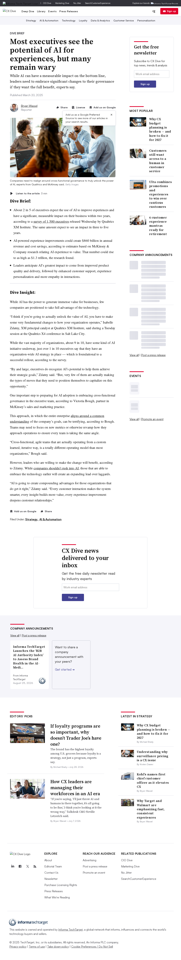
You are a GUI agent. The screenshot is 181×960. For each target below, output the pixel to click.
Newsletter (51, 879)
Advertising (89, 860)
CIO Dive (47, 3)
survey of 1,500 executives (51, 221)
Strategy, (32, 519)
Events (52, 11)
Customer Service (123, 20)
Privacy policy (18, 946)
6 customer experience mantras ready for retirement (158, 225)
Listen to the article (31, 193)
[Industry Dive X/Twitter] (27, 866)
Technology (68, 20)
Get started (65, 669)
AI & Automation (49, 20)
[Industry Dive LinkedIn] (12, 866)
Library (41, 11)
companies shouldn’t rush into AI (56, 468)
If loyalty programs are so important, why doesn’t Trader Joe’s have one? (75, 735)
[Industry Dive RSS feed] (35, 866)
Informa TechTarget (70, 929)
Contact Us (51, 872)
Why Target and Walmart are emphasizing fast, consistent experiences (151, 809)
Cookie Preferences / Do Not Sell (92, 946)
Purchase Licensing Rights (60, 885)
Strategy (31, 20)
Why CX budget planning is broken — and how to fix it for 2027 (160, 129)
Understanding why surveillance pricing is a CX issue (152, 756)
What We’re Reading (57, 897)
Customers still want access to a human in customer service (158, 160)
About (48, 860)
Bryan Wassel (29, 106)
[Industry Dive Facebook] (20, 866)
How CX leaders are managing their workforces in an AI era (75, 787)
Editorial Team (53, 866)
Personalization (146, 20)
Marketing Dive (62, 3)
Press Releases (68, 11)
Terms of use (37, 946)
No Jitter (77, 3)
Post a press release (153, 355)
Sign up (171, 11)
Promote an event (152, 419)
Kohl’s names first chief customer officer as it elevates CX (153, 780)
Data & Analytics (100, 20)
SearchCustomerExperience (97, 3)
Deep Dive (28, 11)
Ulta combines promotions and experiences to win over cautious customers (160, 194)
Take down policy (58, 946)
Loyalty (83, 20)
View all (134, 355)
